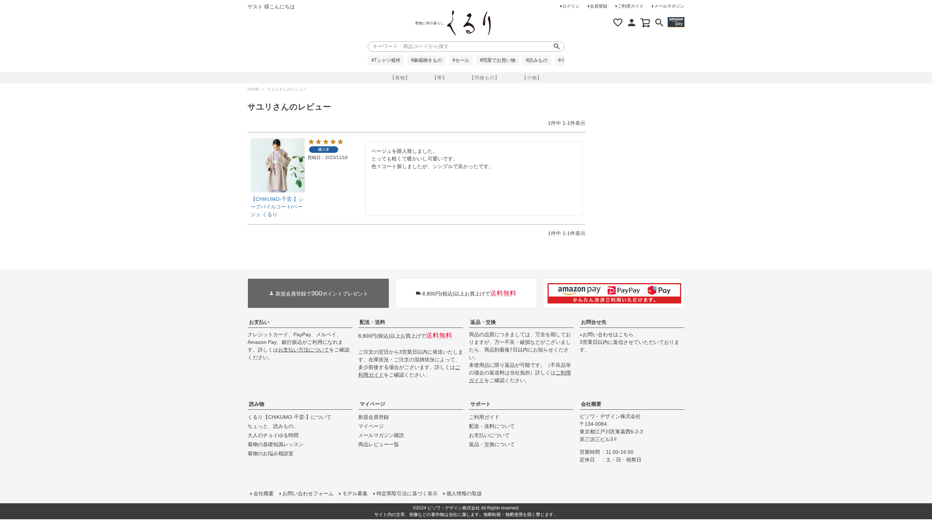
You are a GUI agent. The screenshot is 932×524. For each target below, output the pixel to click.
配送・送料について (492, 426)
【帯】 (439, 77)
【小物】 (532, 77)
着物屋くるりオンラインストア (469, 23)
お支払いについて (489, 435)
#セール (461, 60)
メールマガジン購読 (381, 435)
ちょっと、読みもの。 (273, 426)
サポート (480, 404)
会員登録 (598, 6)
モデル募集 (355, 493)
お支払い (259, 322)
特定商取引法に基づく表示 (407, 493)
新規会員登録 (373, 417)
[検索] (659, 22)
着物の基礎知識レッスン (276, 444)
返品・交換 (483, 322)
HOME (254, 89)
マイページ (372, 404)
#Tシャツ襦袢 (385, 60)
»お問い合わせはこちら (606, 334)
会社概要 (591, 404)
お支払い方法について (303, 350)
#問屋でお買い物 (498, 60)
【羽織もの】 (484, 77)
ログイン (571, 6)
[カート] (645, 22)
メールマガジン (669, 6)
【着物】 (400, 77)
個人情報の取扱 (464, 493)
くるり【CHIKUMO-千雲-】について (289, 417)
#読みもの (537, 60)
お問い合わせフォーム (308, 493)
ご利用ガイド (630, 6)
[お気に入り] (617, 22)
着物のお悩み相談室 (270, 453)
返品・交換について (492, 444)
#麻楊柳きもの (426, 60)
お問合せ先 (594, 322)
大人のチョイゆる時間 (273, 435)
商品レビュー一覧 (378, 444)
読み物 (256, 404)
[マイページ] (631, 22)
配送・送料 (372, 322)
